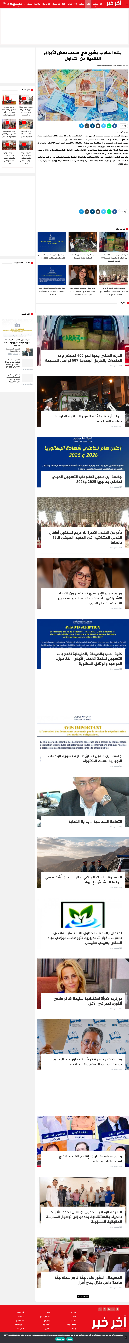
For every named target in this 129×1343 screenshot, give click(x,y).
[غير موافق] (126, 1337)
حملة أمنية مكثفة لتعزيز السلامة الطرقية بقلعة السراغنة (88, 419)
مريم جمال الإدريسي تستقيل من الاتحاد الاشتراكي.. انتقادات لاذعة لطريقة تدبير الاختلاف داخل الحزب (90, 598)
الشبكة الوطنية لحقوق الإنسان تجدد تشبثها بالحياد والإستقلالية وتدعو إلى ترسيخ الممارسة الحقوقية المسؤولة (84, 1217)
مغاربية (37, 4)
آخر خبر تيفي (45, 1316)
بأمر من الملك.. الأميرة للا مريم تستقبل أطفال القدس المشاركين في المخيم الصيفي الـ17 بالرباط (85, 538)
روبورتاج (47, 1320)
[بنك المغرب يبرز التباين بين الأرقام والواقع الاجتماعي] (9, 124)
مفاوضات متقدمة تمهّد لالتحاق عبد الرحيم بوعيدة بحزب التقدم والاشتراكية (87, 1062)
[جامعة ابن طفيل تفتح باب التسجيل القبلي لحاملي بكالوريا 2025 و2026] (52, 242)
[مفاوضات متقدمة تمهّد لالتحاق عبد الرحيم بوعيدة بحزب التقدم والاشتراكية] (83, 1044)
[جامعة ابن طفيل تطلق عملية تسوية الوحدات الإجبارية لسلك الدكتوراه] (83, 741)
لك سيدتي (56, 4)
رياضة (64, 4)
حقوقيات (20, 1316)
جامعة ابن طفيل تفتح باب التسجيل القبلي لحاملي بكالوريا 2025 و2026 (87, 479)
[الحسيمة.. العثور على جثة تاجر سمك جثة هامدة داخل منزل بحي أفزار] (83, 1262)
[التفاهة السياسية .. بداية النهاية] (83, 802)
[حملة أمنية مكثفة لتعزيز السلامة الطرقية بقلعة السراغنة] (83, 242)
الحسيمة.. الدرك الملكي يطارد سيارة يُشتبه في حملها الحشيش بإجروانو (83, 880)
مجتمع (81, 4)
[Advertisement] (64, 26)
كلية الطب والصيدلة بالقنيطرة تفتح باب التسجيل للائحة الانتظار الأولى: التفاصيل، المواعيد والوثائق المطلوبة (89, 659)
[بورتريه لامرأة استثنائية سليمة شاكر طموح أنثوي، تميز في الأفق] (83, 984)
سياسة (95, 4)
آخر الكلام (20, 1312)
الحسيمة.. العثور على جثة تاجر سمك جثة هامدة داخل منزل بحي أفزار (88, 1280)
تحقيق (29, 4)
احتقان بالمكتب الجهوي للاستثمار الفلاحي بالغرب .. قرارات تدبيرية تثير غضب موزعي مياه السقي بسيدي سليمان (85, 938)
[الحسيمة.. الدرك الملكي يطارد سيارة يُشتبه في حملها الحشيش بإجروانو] (83, 862)
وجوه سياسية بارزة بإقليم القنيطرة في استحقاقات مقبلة (90, 1159)
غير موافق (60, 1339)
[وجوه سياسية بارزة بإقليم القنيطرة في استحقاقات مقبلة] (83, 1141)
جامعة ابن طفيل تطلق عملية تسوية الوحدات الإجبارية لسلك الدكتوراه (85, 758)
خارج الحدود (19, 1324)
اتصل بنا (20, 1328)
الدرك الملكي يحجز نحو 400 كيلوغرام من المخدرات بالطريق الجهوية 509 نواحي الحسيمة (83, 358)
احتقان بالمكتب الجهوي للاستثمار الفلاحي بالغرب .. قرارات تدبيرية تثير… (11, 378)
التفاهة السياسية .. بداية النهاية (95, 822)
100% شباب (72, 4)
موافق (70, 1339)
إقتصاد (88, 4)
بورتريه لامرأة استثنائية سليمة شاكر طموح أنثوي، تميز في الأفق (87, 1001)
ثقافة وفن (46, 4)
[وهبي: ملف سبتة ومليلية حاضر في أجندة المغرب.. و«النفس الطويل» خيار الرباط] (26, 99)
